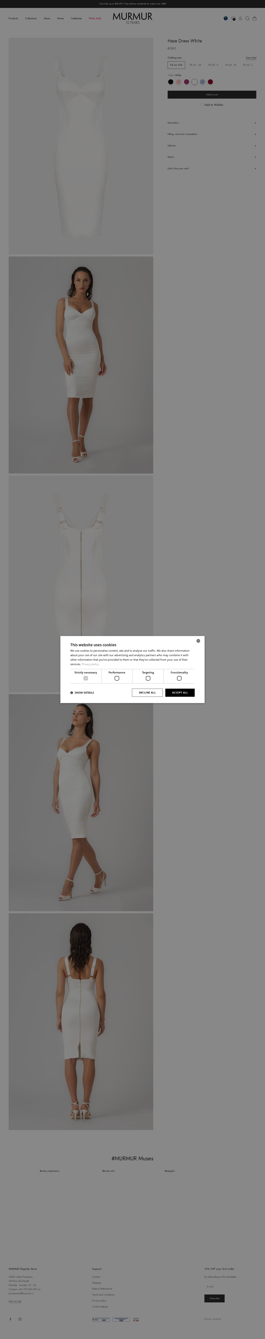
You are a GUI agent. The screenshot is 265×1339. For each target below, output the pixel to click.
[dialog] (132, 669)
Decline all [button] (147, 692)
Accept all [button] (180, 692)
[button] (82, 693)
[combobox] (198, 641)
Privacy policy (90, 664)
